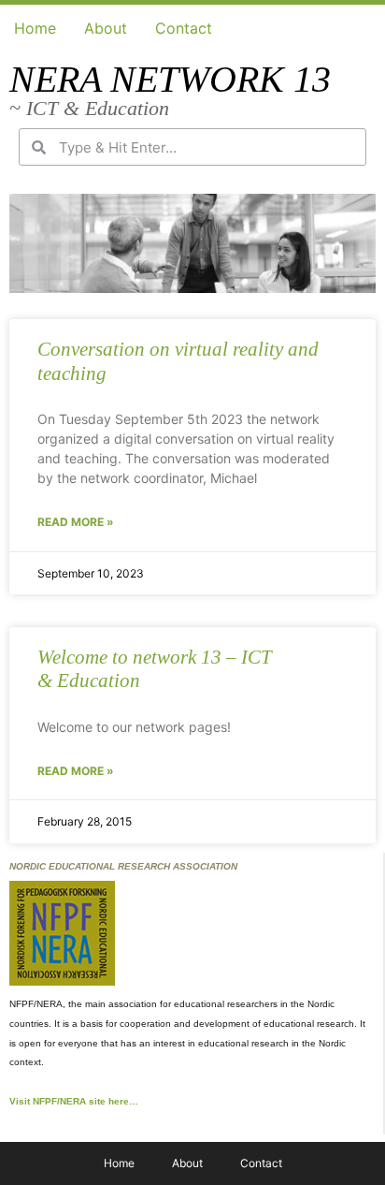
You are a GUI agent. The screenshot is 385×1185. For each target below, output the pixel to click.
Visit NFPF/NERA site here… (73, 1101)
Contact (183, 28)
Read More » (75, 522)
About (105, 28)
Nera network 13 (170, 79)
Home (35, 28)
